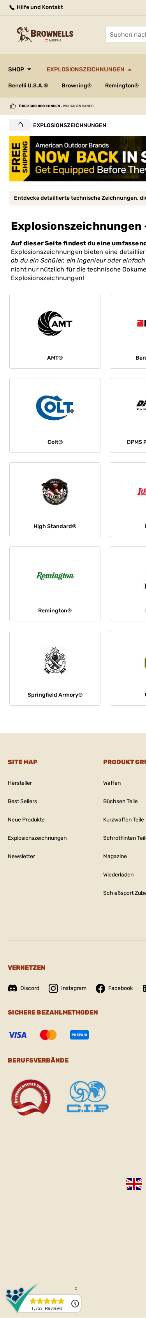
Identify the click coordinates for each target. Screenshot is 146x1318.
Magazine (115, 856)
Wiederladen (118, 874)
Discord (29, 988)
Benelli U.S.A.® (28, 85)
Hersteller (20, 783)
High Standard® (54, 526)
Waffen (112, 783)
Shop (16, 69)
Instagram (73, 988)
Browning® (76, 85)
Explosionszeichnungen (86, 69)
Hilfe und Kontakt (39, 7)
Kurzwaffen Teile (123, 819)
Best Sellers (22, 801)
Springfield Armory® (55, 695)
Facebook (120, 988)
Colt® (55, 442)
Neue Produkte (26, 819)
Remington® (122, 85)
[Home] (18, 125)
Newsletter (21, 856)
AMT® (55, 358)
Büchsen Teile (120, 801)
